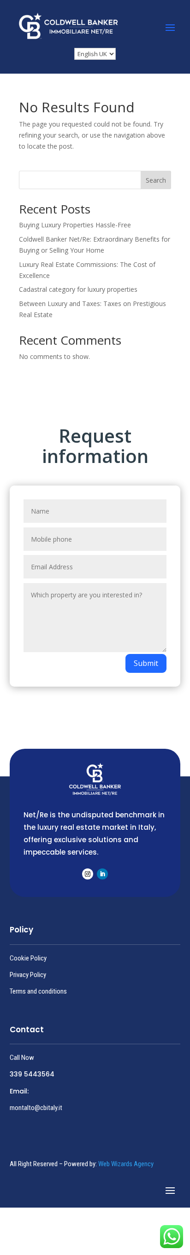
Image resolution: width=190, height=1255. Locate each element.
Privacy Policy (28, 975)
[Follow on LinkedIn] (102, 873)
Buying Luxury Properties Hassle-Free (75, 224)
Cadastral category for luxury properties (78, 289)
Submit (146, 663)
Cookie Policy (28, 958)
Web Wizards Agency (126, 1164)
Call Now (22, 1057)
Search (156, 180)
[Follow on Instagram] (87, 873)
